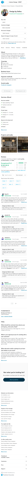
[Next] (15, 303)
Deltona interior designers (6, 447)
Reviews (18, 47)
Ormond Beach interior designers (8, 445)
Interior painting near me (6, 430)
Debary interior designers (6, 449)
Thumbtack (3, 6)
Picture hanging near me (6, 427)
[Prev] (12, 303)
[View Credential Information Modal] (9, 310)
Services (8, 47)
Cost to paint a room (5, 397)
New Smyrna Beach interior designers (9, 443)
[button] (4, 12)
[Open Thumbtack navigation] (3, 2)
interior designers (11, 6)
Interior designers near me (6, 425)
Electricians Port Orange (6, 416)
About (2, 47)
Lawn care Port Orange (6, 418)
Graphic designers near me (6, 434)
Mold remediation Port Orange (7, 414)
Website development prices (7, 401)
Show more (4, 405)
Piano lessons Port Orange (6, 410)
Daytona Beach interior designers (8, 441)
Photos (13, 47)
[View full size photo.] (9, 144)
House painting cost (5, 403)
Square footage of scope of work (9, 36)
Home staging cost (5, 399)
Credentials (24, 47)
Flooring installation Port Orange (8, 412)
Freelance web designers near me (8, 432)
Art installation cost (5, 395)
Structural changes (5, 30)
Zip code (3, 19)
